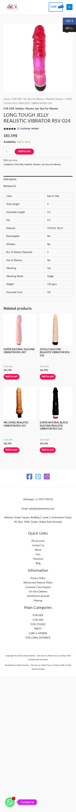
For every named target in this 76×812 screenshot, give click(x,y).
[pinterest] (38, 476)
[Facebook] (29, 476)
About (38, 550)
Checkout (38, 559)
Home (7, 99)
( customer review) (28, 128)
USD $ (68, 21)
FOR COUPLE (38, 624)
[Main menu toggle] (69, 7)
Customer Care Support (38, 587)
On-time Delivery (38, 592)
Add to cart (24, 151)
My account (38, 541)
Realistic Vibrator (54, 99)
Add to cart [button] (11, 376)
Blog (38, 563)
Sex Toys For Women (34, 99)
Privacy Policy (38, 578)
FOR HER (16, 99)
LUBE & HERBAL (38, 633)
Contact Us (38, 545)
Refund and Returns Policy (38, 583)
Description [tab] (10, 179)
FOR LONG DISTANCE (38, 638)
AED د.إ (68, 28)
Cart (38, 554)
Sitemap (38, 600)
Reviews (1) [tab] (10, 186)
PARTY (38, 629)
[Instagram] (46, 476)
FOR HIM (38, 620)
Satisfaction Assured (38, 596)
